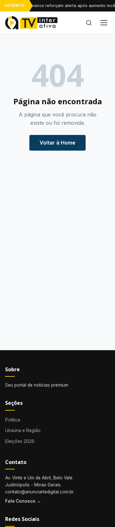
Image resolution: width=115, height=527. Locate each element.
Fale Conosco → (23, 501)
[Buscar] (89, 22)
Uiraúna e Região (23, 430)
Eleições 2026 (19, 441)
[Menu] (104, 23)
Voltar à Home (57, 142)
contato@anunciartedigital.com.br (39, 491)
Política (12, 419)
